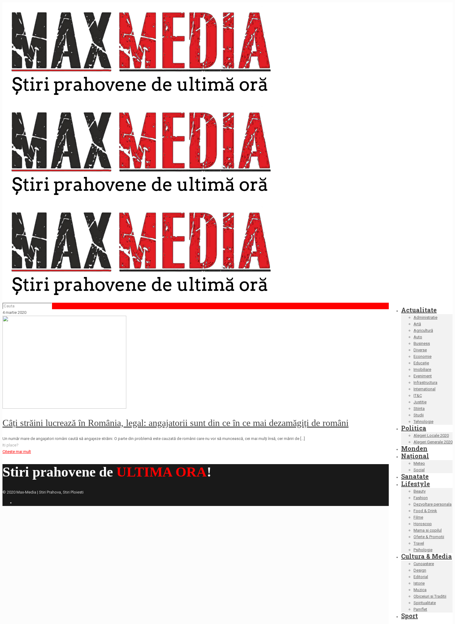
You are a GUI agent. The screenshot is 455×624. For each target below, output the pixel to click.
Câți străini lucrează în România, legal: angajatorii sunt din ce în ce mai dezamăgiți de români (175, 423)
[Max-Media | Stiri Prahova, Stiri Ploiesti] (140, 198)
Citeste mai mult (16, 451)
